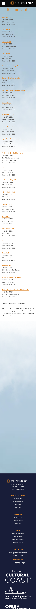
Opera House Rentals (18, 533)
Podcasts (18, 523)
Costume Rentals (18, 539)
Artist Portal (18, 517)
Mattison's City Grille (9, 180)
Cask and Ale (6, 17)
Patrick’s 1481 (7, 204)
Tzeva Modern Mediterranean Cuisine (15, 289)
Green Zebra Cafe (8, 127)
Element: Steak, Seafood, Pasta (13, 90)
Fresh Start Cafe (8, 114)
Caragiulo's (6, 53)
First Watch (6, 102)
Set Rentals (18, 536)
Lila (3, 167)
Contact (18, 507)
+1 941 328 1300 (18, 489)
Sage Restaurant (8, 228)
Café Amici (6, 29)
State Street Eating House (11, 277)
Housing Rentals (17, 542)
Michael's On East (8, 192)
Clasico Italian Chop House (11, 66)
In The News (18, 498)
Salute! (4, 241)
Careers (18, 504)
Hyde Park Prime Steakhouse (12, 139)
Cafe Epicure (6, 41)
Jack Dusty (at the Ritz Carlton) (13, 153)
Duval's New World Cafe (11, 78)
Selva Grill (5, 253)
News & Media (18, 520)
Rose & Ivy (6, 216)
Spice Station (7, 265)
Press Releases (18, 501)
